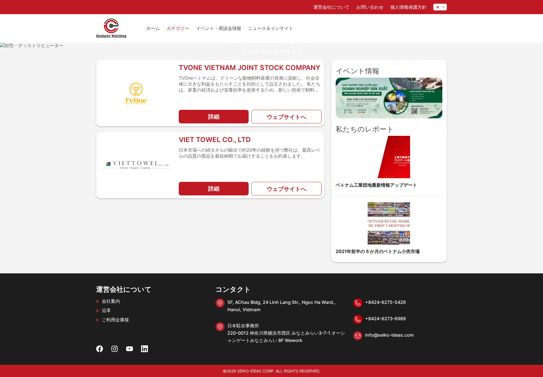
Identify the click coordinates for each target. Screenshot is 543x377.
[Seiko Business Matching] (111, 28)
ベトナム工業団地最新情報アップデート (376, 185)
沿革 (106, 310)
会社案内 (111, 301)
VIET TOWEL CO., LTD (215, 140)
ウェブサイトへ (286, 117)
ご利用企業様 (115, 319)
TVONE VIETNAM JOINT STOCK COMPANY (249, 68)
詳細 (213, 116)
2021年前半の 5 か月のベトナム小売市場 (378, 251)
